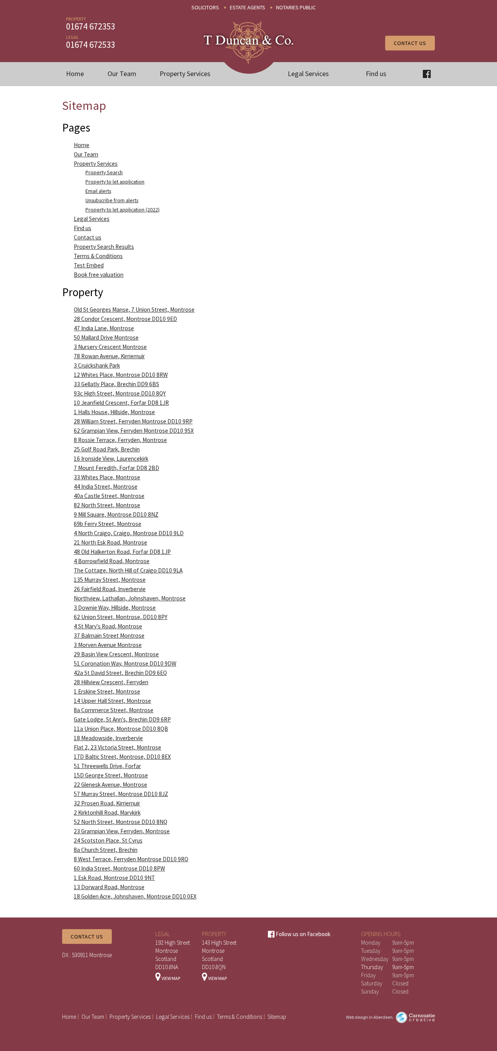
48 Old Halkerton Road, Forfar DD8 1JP (122, 551)
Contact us (410, 43)
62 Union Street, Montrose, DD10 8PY (120, 617)
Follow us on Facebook (302, 934)
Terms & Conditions (98, 256)
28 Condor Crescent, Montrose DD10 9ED (125, 319)
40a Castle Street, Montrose (109, 495)
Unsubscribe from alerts (111, 200)
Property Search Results (104, 246)
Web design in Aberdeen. (370, 1017)
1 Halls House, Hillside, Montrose (114, 412)
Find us (376, 73)
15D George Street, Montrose (111, 775)
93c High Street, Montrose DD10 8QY (120, 393)
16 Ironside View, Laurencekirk (111, 458)
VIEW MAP (170, 978)
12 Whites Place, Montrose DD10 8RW (121, 374)
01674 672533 (90, 44)
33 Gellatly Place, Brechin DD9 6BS (116, 384)
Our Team (122, 73)
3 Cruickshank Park (97, 365)
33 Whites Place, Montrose (107, 477)
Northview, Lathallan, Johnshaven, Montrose (130, 598)
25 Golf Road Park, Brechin (107, 449)
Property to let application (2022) (122, 209)
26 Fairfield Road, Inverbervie (110, 589)
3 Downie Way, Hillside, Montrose (115, 607)
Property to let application (114, 181)
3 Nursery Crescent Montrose (110, 346)
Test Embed (89, 265)
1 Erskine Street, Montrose (107, 691)
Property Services (185, 73)
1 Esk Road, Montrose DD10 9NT (114, 877)
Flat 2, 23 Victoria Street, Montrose (117, 747)
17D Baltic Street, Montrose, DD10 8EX (122, 756)
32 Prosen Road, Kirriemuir (107, 803)
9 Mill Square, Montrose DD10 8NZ (116, 514)
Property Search (104, 172)
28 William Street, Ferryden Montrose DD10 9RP (133, 421)
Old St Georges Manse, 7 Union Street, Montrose (134, 309)
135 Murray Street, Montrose (110, 579)
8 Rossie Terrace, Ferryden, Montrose (120, 440)
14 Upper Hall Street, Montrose (112, 700)
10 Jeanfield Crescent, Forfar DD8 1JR (121, 402)
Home (75, 73)
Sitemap (277, 1016)
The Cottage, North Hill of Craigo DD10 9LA (128, 570)
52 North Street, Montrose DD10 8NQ (120, 822)
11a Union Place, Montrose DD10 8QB (121, 728)
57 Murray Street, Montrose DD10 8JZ (121, 794)
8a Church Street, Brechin (105, 849)
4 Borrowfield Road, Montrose (111, 561)
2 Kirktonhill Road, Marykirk (107, 812)
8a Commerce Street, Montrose (113, 710)
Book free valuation (98, 274)
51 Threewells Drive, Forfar (107, 766)
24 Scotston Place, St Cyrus (108, 840)
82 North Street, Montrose (107, 505)
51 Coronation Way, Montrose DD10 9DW (125, 663)
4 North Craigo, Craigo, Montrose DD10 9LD (129, 533)
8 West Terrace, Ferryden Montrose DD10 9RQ (131, 859)
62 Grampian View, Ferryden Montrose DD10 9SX (134, 430)
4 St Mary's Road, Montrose (108, 626)
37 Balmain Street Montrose (109, 635)
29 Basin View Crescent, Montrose (116, 654)
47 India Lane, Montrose (104, 328)
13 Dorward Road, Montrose (109, 887)
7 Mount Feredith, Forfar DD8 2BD (116, 468)
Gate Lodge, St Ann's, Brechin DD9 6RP (122, 719)
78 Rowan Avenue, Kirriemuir (109, 356)
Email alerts (98, 190)
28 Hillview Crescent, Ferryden (111, 682)
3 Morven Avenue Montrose (108, 645)
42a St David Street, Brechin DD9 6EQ (120, 672)
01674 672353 (90, 26)
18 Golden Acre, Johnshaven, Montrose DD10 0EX (135, 896)
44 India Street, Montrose (105, 486)
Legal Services (308, 73)
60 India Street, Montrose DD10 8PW (119, 868)
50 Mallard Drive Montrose (106, 337)
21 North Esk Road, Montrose (110, 542)
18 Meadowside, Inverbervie (108, 738)
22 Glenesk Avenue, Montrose (110, 784)
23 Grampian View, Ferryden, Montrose (122, 831)
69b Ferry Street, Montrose (107, 523)
